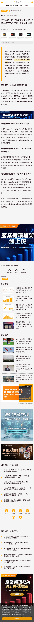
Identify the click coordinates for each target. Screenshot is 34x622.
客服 (11, 15)
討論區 (15, 15)
